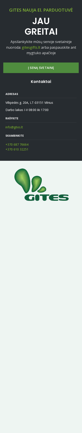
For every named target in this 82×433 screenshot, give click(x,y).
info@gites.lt (14, 127)
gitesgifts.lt (31, 47)
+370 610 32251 (16, 149)
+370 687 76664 (16, 144)
